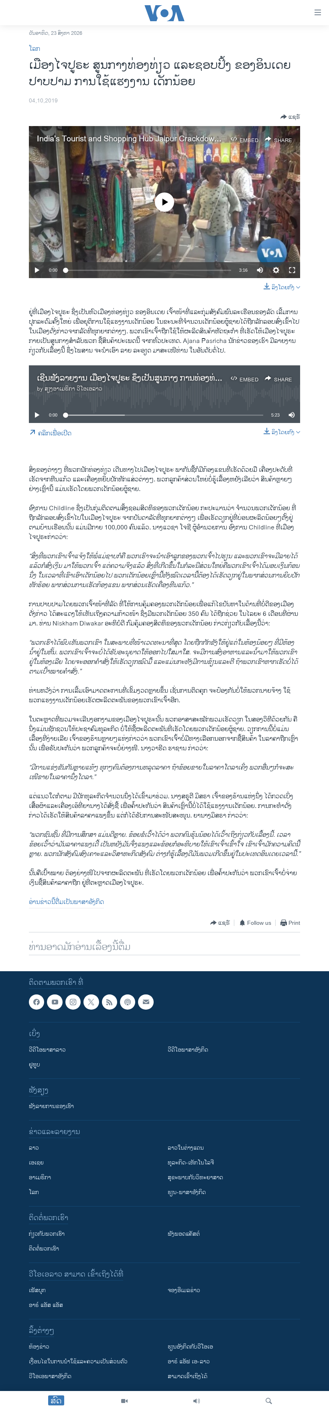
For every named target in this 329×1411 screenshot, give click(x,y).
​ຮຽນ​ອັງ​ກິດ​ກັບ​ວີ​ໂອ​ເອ (190, 1347)
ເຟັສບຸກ (37, 1291)
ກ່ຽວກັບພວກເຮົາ (47, 1234)
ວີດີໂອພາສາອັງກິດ (188, 1050)
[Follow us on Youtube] (54, 1002)
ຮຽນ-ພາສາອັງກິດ (187, 1193)
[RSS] (109, 1002)
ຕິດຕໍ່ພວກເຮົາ (44, 1249)
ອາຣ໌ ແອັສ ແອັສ (46, 1305)
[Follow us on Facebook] (36, 1002)
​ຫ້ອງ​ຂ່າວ (39, 1347)
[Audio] (197, 1401)
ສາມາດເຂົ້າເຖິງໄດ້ (187, 1377)
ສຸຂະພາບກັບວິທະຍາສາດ (195, 1178)
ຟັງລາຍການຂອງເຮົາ (51, 1106)
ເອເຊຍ (36, 1163)
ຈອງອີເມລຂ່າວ (184, 1291)
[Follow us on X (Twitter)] (91, 1002)
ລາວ (34, 1148)
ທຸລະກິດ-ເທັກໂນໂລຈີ (191, 1163)
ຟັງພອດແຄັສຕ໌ (184, 1234)
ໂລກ (34, 49)
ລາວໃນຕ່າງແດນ (186, 1148)
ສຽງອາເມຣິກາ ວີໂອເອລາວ (73, 388)
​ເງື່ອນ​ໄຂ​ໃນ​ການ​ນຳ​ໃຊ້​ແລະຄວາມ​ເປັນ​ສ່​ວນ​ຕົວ (78, 1362)
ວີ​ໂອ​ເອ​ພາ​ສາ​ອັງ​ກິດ (50, 1377)
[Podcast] (127, 1002)
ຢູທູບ (34, 1065)
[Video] (124, 1401)
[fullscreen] (292, 270)
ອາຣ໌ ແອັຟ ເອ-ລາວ (189, 1362)
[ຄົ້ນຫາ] (269, 1401)
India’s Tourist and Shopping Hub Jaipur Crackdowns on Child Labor (156, 139)
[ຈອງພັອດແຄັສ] (145, 1002)
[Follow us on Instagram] (73, 1002)
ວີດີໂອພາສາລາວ (47, 1050)
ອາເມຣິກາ (40, 1178)
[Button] (290, 117)
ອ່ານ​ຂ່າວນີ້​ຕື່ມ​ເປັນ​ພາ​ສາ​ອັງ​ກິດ (66, 902)
